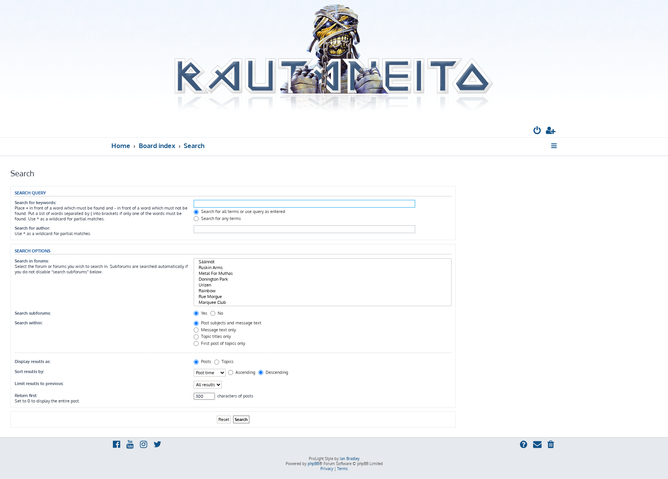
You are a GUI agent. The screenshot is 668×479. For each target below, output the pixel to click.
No (219, 313)
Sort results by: (29, 371)
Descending (276, 372)
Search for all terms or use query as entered (242, 211)
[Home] (334, 59)
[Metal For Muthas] (322, 273)
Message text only (218, 329)
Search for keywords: (35, 202)
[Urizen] (322, 285)
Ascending (244, 372)
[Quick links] (554, 146)
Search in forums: (32, 261)
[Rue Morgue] (322, 297)
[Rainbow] (322, 291)
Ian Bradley (350, 458)
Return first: (26, 395)
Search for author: (32, 228)
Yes (203, 313)
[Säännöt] (322, 262)
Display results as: (32, 361)
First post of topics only (222, 343)
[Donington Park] (322, 279)
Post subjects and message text (230, 323)
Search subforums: (33, 313)
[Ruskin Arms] (322, 268)
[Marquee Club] (322, 302)
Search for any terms (220, 218)
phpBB (313, 463)
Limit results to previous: (39, 383)
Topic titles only (215, 336)
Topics (226, 361)
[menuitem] (537, 131)
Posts (205, 361)
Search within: (29, 323)
